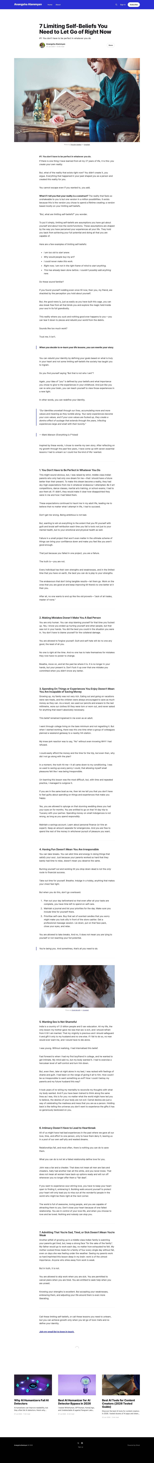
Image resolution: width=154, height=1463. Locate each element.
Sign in (123, 5)
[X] (78, 1443)
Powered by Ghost (134, 1445)
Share (111, 45)
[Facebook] (82, 1443)
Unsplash (87, 144)
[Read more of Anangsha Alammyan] (42, 45)
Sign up (80, 1447)
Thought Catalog (75, 144)
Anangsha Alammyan (28, 4)
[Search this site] (116, 4)
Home (50, 5)
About (58, 5)
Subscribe (134, 5)
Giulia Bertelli (76, 1010)
